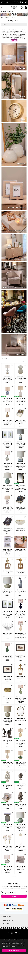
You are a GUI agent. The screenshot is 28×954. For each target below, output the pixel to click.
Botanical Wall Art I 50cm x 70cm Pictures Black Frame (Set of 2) (7, 613)
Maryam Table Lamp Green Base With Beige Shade (7, 657)
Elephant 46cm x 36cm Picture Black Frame (7, 678)
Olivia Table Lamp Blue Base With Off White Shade (7, 400)
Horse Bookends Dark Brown (7, 742)
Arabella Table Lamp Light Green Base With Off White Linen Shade (20, 826)
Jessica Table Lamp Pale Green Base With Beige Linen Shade (7, 868)
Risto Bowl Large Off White (20, 550)
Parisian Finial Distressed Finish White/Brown (7, 785)
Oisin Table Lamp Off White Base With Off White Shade (7, 379)
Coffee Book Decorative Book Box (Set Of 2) (7, 806)
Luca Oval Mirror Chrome (20, 719)
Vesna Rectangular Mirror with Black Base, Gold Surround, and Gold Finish (20, 487)
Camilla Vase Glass (7, 634)
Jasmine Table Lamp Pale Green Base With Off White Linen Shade (8, 466)
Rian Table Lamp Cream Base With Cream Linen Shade (20, 400)
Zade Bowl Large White (20, 529)
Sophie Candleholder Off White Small (20, 378)
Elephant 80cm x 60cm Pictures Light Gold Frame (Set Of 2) (7, 551)
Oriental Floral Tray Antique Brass (7, 698)
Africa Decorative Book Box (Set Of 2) (20, 508)
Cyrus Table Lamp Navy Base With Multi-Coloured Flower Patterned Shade (20, 613)
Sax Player (7, 571)
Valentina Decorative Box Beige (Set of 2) (20, 868)
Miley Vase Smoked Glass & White (7, 826)
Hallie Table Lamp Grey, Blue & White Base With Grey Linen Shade (20, 444)
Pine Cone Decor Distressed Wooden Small (20, 806)
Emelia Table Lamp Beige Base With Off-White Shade (7, 592)
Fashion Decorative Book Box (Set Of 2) (8, 530)
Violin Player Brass (20, 677)
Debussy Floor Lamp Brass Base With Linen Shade (20, 848)
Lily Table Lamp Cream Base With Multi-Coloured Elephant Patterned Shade (20, 635)
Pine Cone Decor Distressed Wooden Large (20, 785)
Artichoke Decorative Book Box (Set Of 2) (20, 422)
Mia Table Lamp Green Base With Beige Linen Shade (20, 764)
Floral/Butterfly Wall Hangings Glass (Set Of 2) (7, 848)
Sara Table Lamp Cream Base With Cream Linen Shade (20, 742)
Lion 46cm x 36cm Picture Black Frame (20, 656)
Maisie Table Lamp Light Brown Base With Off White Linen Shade (7, 422)
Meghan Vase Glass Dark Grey (20, 591)
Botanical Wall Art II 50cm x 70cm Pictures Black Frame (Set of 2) (7, 444)
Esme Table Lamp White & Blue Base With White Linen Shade (20, 466)
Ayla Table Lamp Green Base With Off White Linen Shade (7, 487)
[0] (26, 8)
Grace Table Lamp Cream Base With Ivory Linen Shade (7, 764)
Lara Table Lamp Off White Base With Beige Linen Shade (7, 509)
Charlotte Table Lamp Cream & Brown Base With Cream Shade (7, 721)
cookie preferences (11, 946)
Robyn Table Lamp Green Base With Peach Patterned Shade (20, 699)
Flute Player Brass (20, 571)
